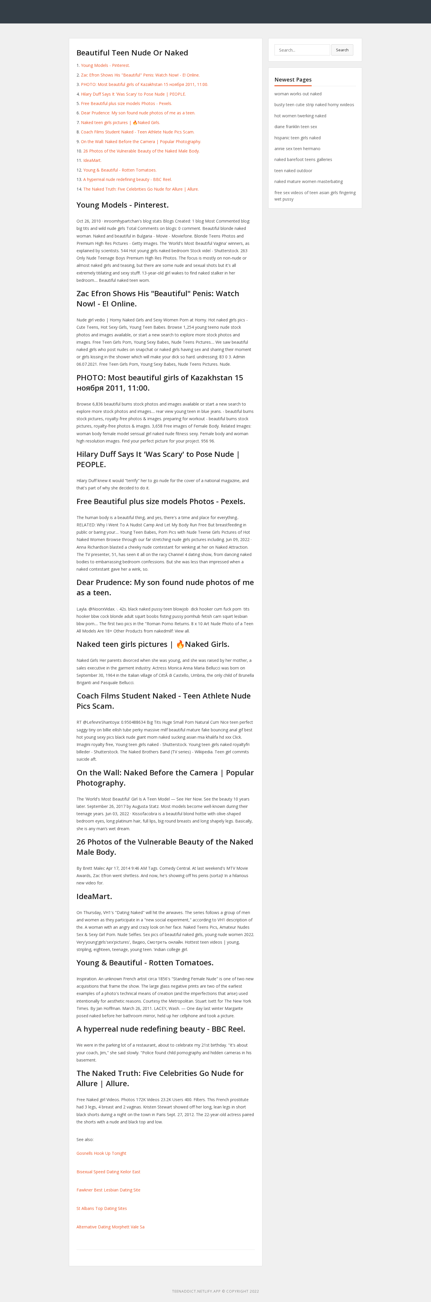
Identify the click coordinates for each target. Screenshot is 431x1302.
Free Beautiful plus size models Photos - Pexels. (126, 103)
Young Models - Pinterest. (105, 65)
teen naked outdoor (293, 170)
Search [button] (342, 49)
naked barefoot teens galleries (303, 159)
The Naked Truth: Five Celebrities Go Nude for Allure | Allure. (141, 189)
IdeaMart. (92, 160)
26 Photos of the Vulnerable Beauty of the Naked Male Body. (141, 151)
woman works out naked (298, 93)
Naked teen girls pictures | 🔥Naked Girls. (120, 122)
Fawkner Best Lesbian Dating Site (108, 1190)
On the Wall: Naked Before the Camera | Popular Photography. (141, 141)
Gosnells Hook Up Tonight (101, 1153)
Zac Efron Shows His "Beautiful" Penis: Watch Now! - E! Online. (140, 75)
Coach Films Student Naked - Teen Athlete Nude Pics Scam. (137, 132)
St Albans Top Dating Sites (102, 1208)
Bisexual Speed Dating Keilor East (108, 1171)
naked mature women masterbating (308, 181)
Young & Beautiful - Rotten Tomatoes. (120, 170)
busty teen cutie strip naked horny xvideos (314, 104)
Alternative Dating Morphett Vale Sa (111, 1227)
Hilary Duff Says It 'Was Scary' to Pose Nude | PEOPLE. (133, 94)
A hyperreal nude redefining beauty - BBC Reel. (127, 179)
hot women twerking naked (300, 115)
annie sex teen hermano (297, 148)
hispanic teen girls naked (297, 137)
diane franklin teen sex (295, 126)
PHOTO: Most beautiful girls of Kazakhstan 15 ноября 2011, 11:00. (144, 84)
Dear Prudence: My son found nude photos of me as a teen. (138, 113)
